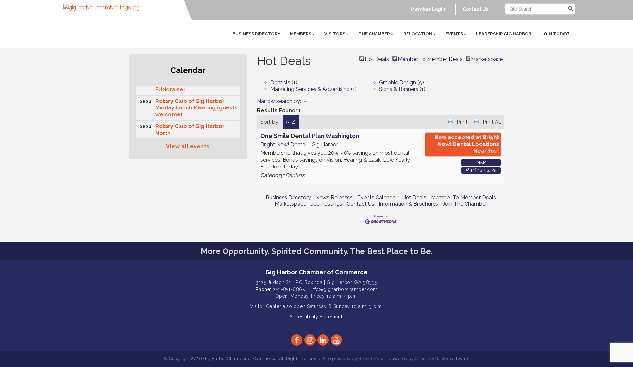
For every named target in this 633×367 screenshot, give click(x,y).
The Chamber (374, 33)
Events (454, 33)
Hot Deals (377, 58)
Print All (492, 122)
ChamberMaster (432, 358)
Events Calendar (377, 197)
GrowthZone (371, 358)
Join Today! (555, 33)
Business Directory (256, 33)
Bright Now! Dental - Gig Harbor (299, 144)
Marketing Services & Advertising (310, 89)
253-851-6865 (289, 289)
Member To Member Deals (430, 58)
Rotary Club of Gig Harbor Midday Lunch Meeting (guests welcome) (196, 107)
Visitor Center (265, 306)
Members (300, 33)
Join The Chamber (465, 204)
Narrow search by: (279, 101)
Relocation (417, 33)
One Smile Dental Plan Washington (309, 135)
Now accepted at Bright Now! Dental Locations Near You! (467, 144)
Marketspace (487, 58)
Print (462, 122)
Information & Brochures (408, 204)
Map (481, 162)
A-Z (290, 122)
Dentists (280, 82)
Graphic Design (397, 82)
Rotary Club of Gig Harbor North (190, 128)
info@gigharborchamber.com (343, 289)
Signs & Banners (398, 89)
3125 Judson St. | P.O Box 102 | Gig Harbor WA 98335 (316, 282)
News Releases (334, 197)
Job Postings (326, 204)
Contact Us (360, 204)
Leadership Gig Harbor (503, 33)
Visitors (334, 33)
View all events (188, 146)
